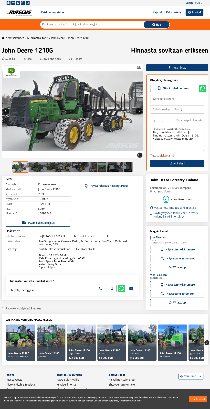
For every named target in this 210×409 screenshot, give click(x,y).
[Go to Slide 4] (67, 167)
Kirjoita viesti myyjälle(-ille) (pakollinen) (171, 128)
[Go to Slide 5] (80, 167)
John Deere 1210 (78, 38)
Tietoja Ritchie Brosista (21, 384)
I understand (198, 399)
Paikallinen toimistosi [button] (122, 379)
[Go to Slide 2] (37, 167)
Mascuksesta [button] (14, 379)
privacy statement (120, 400)
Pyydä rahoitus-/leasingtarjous (109, 186)
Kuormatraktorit (37, 38)
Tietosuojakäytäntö (162, 155)
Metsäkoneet (16, 38)
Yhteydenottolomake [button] (122, 384)
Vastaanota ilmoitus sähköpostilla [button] (175, 208)
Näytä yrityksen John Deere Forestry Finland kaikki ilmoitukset (175, 214)
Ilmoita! (196, 12)
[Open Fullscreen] (139, 155)
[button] (8, 59)
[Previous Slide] (5, 111)
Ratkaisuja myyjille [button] (68, 379)
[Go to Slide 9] (128, 167)
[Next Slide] (139, 111)
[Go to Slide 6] (93, 167)
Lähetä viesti (177, 163)
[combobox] (153, 121)
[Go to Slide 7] (102, 167)
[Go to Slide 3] (54, 167)
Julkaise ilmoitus (66, 384)
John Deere (58, 38)
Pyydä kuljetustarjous (41, 223)
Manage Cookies (93, 400)
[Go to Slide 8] (115, 167)
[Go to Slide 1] (20, 167)
